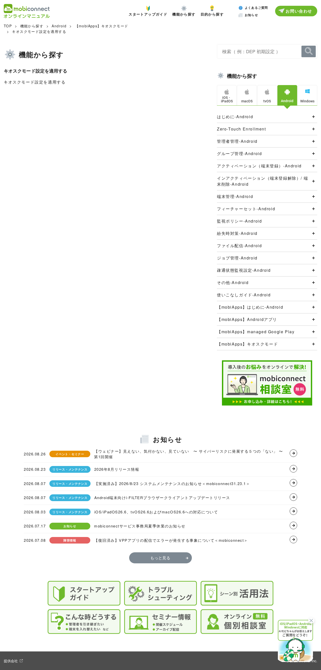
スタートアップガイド (148, 14)
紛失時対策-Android (237, 233)
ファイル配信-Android (239, 245)
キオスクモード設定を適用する (39, 31)
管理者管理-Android (237, 141)
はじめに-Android (235, 116)
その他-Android (233, 282)
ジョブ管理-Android (237, 258)
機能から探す (183, 14)
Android (59, 25)
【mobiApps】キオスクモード (101, 25)
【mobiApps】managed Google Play (255, 331)
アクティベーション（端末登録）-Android (259, 166)
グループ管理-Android (239, 153)
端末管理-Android (235, 196)
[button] (295, 640)
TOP (8, 25)
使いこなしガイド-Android (244, 295)
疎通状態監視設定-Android (244, 270)
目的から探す (212, 14)
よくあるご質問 (256, 7)
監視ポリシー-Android (239, 221)
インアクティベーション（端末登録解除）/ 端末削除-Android (262, 181)
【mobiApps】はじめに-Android (250, 307)
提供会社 (11, 660)
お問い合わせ (299, 11)
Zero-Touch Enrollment (241, 129)
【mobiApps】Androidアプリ (247, 319)
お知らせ (251, 15)
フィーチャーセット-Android (246, 209)
